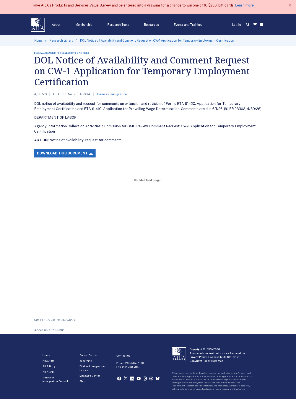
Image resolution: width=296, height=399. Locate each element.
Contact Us (123, 355)
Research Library (61, 40)
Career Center (88, 355)
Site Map (217, 360)
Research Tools (118, 24)
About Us (48, 360)
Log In (236, 24)
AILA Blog (48, 366)
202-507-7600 (134, 363)
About (56, 24)
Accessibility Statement (225, 356)
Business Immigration (111, 94)
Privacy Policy (198, 356)
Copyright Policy (200, 360)
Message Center (90, 375)
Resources (151, 24)
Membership (83, 24)
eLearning (86, 360)
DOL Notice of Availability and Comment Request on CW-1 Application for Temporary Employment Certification (157, 40)
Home (38, 40)
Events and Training (188, 24)
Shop (83, 381)
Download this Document (62, 153)
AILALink (48, 371)
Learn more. (244, 5)
